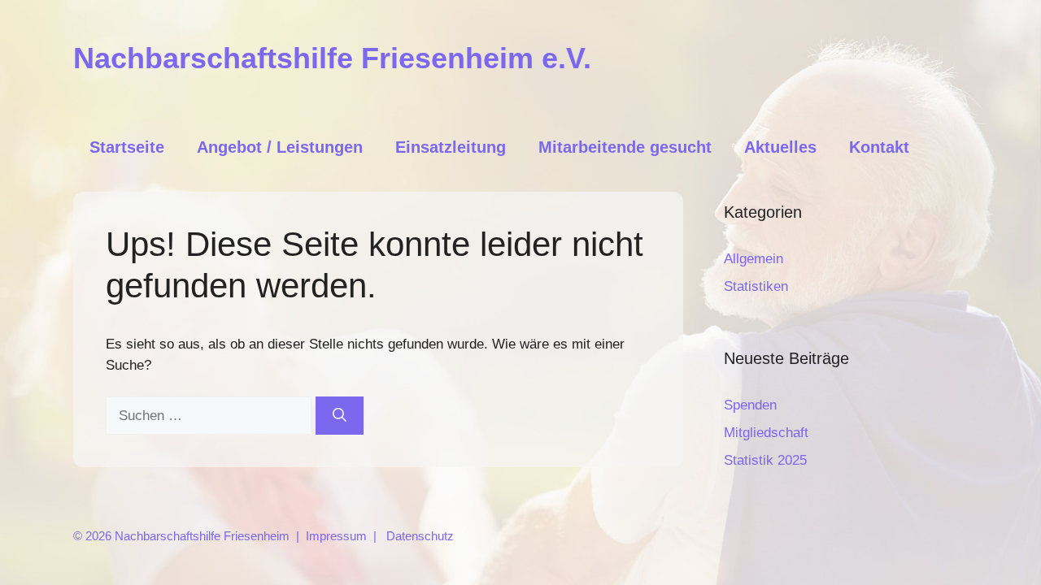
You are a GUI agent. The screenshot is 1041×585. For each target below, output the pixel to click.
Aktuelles (780, 147)
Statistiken (756, 286)
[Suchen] (340, 416)
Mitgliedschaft (766, 432)
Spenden (750, 405)
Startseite (126, 147)
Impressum (336, 536)
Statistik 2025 (765, 460)
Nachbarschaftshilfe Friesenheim (202, 536)
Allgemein (753, 258)
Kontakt (879, 147)
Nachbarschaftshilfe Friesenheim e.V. (332, 58)
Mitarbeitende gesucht (625, 147)
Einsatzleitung (450, 147)
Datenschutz (420, 536)
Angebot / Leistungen (280, 147)
